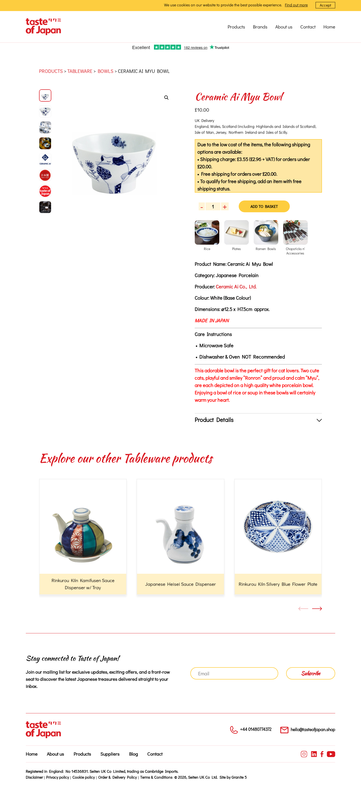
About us (283, 27)
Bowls (105, 71)
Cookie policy (83, 777)
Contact (308, 27)
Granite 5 (239, 777)
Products (236, 27)
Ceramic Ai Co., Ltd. (236, 286)
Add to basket (264, 206)
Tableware (79, 71)
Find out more (296, 4)
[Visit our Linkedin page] (314, 754)
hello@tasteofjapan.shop (313, 729)
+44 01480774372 (256, 729)
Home (329, 27)
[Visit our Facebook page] (321, 754)
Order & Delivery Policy (117, 777)
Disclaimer (34, 777)
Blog (133, 754)
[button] (166, 97)
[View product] (83, 536)
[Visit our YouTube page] (331, 754)
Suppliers (110, 754)
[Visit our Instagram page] (304, 754)
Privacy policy (57, 777)
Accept (325, 5)
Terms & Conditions (156, 777)
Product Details (214, 419)
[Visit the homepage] (43, 26)
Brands (260, 27)
